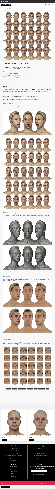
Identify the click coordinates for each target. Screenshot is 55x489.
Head (32, 388)
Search (30, 8)
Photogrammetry (41, 388)
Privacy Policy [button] (40, 483)
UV (18, 388)
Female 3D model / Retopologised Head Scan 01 (12, 435)
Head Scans (12, 8)
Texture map (23, 388)
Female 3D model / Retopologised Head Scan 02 (39, 435)
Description (6, 86)
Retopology (14, 388)
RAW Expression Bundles (22, 8)
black (47, 388)
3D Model (8, 388)
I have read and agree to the (42, 474)
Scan (35, 388)
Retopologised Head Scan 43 (31, 96)
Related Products (6, 407)
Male (28, 388)
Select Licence (6, 71)
